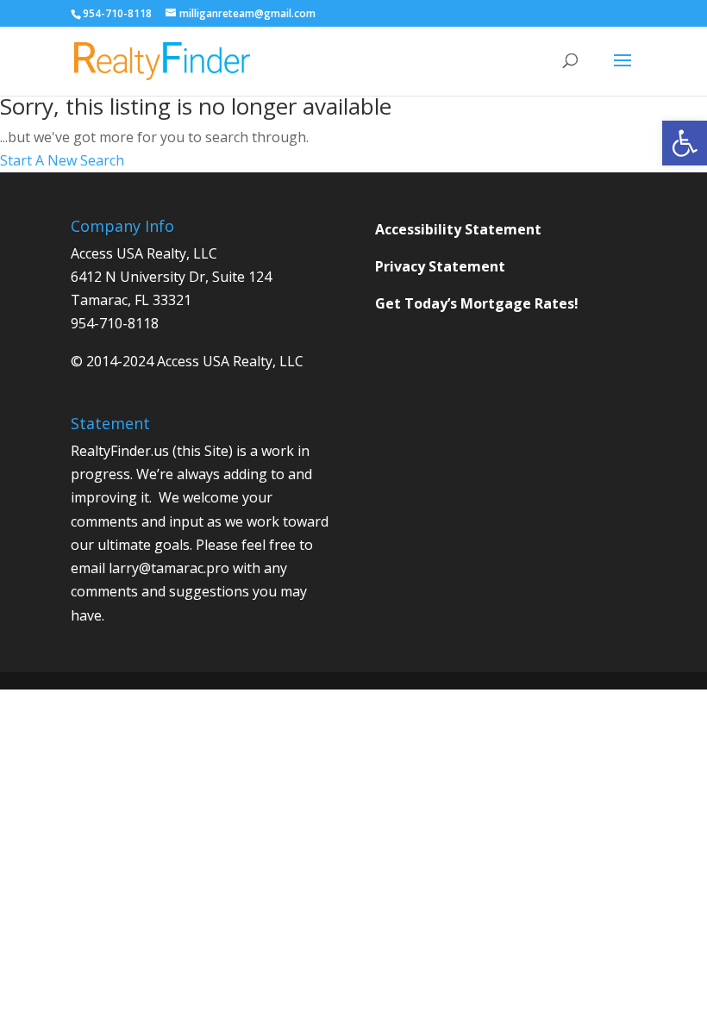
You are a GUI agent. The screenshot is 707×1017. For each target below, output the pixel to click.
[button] (684, 143)
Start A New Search (62, 160)
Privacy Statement (440, 266)
